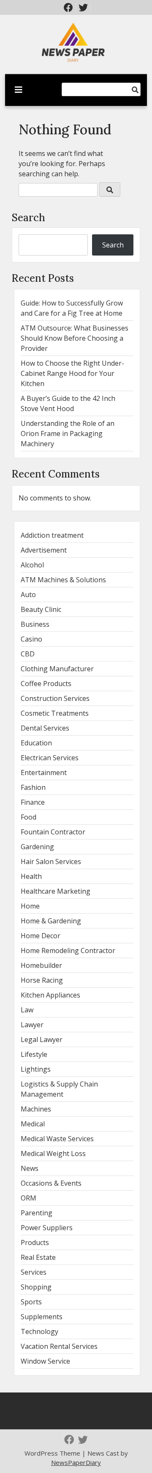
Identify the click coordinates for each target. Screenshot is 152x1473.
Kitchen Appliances (50, 995)
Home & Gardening (51, 920)
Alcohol (32, 565)
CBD (28, 654)
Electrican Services (50, 757)
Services (33, 1272)
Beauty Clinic (41, 609)
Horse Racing (42, 980)
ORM (28, 1198)
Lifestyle (34, 1054)
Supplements (41, 1316)
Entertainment (44, 772)
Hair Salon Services (51, 861)
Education (36, 743)
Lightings (36, 1069)
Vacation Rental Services (59, 1346)
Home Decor (40, 935)
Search (28, 217)
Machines (36, 1109)
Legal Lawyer (41, 1039)
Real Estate (38, 1257)
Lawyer (32, 1024)
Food (28, 817)
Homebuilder (41, 965)
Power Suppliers (47, 1227)
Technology (39, 1331)
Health (31, 876)
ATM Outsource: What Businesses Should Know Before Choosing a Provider (74, 338)
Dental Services (45, 728)
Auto (28, 594)
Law (27, 1009)
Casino (31, 639)
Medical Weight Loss (53, 1153)
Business (35, 624)
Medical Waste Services (57, 1138)
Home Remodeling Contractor (68, 950)
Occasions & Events (51, 1183)
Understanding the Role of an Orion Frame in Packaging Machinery (67, 433)
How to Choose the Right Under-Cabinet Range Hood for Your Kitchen (72, 373)
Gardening (37, 846)
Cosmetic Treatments (55, 713)
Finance (33, 802)
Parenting (36, 1212)
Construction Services (55, 698)
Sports (31, 1301)
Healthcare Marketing (55, 891)
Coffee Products (46, 683)
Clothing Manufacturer (57, 668)
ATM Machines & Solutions (63, 579)
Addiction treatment (52, 535)
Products (35, 1242)
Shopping (36, 1287)
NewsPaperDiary (76, 1462)
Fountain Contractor (53, 832)
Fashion (33, 787)
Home (30, 906)
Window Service (45, 1361)
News (29, 1168)
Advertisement (44, 550)
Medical (33, 1123)
